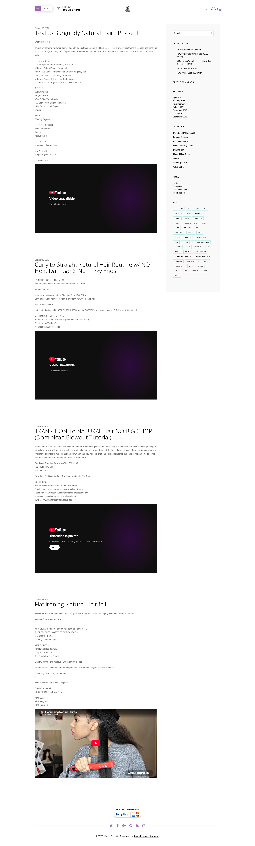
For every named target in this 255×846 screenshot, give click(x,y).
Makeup (177, 251)
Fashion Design (180, 137)
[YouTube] (137, 826)
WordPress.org (179, 193)
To (186, 271)
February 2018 (179, 101)
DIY (197, 228)
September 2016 (180, 117)
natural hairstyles (203, 256)
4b (182, 208)
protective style (192, 261)
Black (186, 218)
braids (177, 223)
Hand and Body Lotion (183, 145)
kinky (188, 247)
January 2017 (178, 114)
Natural (188, 251)
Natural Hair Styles (181, 154)
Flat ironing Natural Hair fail (70, 604)
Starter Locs (179, 266)
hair (199, 232)
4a (175, 208)
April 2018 (177, 97)
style (191, 266)
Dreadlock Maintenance (184, 133)
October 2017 (178, 107)
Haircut (178, 237)
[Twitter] (111, 826)
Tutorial (195, 271)
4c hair (196, 208)
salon (206, 261)
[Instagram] (144, 826)
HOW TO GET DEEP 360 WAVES (190, 73)
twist (205, 271)
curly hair (187, 228)
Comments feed (180, 189)
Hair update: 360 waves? (187, 68)
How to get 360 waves (200, 242)
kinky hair (198, 247)
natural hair (201, 251)
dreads (191, 232)
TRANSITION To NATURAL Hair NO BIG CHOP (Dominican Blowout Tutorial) (93, 434)
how (176, 242)
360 (205, 208)
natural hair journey (183, 256)
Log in (175, 183)
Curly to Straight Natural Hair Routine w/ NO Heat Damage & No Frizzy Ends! (92, 268)
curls (203, 223)
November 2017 (179, 104)
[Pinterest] (131, 826)
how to (185, 242)
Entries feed (178, 186)
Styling (178, 271)
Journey (178, 247)
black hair (198, 218)
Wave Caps (178, 167)
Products (178, 261)
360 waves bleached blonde (189, 49)
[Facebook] (118, 826)
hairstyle (189, 237)
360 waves (178, 213)
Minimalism (178, 150)
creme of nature (190, 223)
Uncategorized (180, 162)
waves (177, 275)
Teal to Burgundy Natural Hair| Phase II (86, 33)
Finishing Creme (180, 141)
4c (188, 208)
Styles (200, 266)
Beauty (177, 218)
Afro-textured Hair (194, 213)
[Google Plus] (124, 826)
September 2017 (180, 110)
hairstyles (201, 237)
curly (177, 228)
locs (209, 247)
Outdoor (177, 158)
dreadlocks (179, 232)
